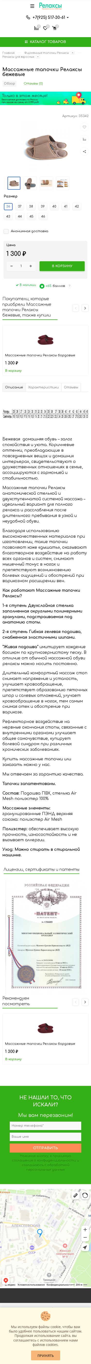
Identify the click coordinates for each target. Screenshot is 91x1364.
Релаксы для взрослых (18, 56)
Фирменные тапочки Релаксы (46, 53)
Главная (8, 53)
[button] (85, 308)
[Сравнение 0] (36, 28)
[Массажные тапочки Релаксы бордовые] (46, 338)
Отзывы (71, 387)
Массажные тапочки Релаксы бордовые (40, 355)
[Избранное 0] (45, 28)
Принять (45, 1355)
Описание (14, 387)
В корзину (13, 370)
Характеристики (43, 387)
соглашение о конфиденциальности (44, 1160)
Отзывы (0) (33, 83)
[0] (54, 28)
